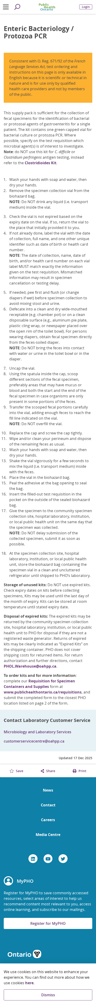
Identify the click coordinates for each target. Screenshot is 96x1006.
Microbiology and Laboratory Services (37, 731)
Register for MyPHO (48, 923)
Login (86, 7)
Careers (48, 819)
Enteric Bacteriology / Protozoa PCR (39, 32)
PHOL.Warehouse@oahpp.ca (30, 666)
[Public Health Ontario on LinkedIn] (33, 858)
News (48, 790)
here (29, 982)
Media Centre (48, 834)
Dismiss (48, 994)
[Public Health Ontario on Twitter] (63, 858)
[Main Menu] (5, 7)
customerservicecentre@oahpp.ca (34, 741)
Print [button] (82, 771)
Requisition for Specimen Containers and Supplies (39, 683)
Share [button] (50, 771)
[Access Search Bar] (17, 7)
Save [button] (19, 771)
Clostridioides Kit (40, 162)
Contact (48, 805)
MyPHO (25, 881)
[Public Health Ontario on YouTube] (48, 858)
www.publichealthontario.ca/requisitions (43, 692)
